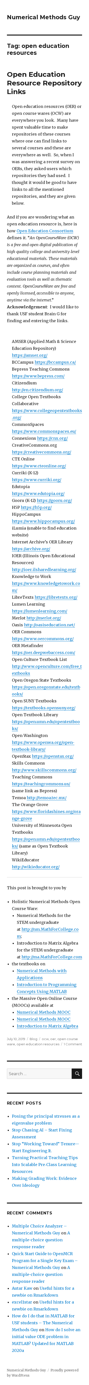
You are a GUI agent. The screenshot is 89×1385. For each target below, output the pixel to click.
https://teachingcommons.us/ (41, 783)
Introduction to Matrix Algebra (47, 1026)
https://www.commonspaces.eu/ (44, 431)
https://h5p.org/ (36, 507)
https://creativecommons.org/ (41, 452)
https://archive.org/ (31, 548)
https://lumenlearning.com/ (39, 611)
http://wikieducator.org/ (36, 866)
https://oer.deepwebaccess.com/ (43, 652)
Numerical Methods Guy (43, 17)
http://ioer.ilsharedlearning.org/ (44, 569)
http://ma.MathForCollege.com (52, 956)
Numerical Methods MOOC (43, 1012)
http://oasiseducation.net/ (49, 624)
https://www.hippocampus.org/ (43, 521)
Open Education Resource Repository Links (44, 83)
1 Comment (73, 1044)
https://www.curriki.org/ (36, 479)
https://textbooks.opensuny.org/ (43, 707)
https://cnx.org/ (52, 438)
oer (53, 1039)
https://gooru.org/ (54, 500)
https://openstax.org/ (53, 756)
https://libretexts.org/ (56, 597)
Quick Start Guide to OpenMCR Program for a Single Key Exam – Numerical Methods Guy (45, 1260)
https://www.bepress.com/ (38, 376)
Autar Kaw (22, 1288)
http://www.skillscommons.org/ (44, 770)
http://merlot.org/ (43, 617)
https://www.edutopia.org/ (38, 493)
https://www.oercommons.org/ (43, 638)
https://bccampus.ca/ (55, 362)
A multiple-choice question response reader (41, 1239)
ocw (45, 1039)
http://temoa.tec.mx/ (47, 797)
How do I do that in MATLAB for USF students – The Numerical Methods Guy (43, 1322)
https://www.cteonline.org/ (39, 465)
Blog (33, 1039)
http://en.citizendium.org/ (37, 389)
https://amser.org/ (29, 355)
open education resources (38, 1044)
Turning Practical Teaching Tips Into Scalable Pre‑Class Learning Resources (45, 1164)
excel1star (22, 1302)
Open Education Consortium (45, 230)
